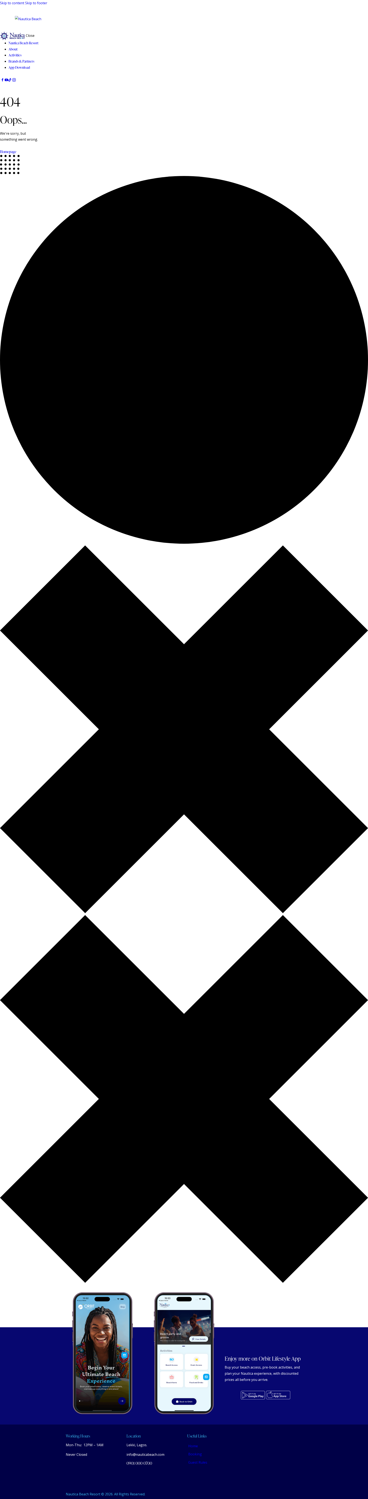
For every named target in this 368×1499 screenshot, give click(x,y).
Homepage (8, 151)
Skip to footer (36, 3)
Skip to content (12, 3)
